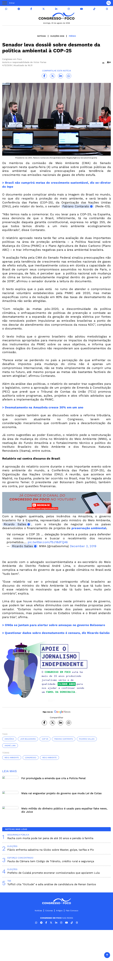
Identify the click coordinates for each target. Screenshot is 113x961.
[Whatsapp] (6, 9)
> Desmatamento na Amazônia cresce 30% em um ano (42, 407)
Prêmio (72, 36)
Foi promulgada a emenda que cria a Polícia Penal (53, 778)
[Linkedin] (56, 9)
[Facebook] (31, 9)
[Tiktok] (94, 9)
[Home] (56, 16)
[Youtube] (81, 9)
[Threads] (107, 9)
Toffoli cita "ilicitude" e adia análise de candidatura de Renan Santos (51, 884)
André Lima (10, 746)
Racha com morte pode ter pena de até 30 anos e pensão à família (50, 838)
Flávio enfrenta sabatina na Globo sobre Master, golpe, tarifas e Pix (50, 849)
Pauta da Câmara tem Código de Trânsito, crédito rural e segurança (50, 861)
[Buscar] (108, 3)
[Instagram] (69, 9)
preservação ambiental (89, 528)
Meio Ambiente (12, 758)
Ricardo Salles (15, 524)
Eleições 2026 (57, 36)
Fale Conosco (72, 910)
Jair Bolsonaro (28, 739)
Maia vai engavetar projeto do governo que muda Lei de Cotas (61, 793)
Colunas (49, 910)
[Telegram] (19, 9)
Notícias (41, 36)
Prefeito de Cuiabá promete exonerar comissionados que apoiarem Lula (53, 872)
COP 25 (45, 739)
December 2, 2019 (83, 546)
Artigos (59, 910)
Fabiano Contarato (75, 206)
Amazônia (9, 739)
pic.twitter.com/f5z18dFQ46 (48, 542)
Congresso (30, 758)
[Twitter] (43, 9)
